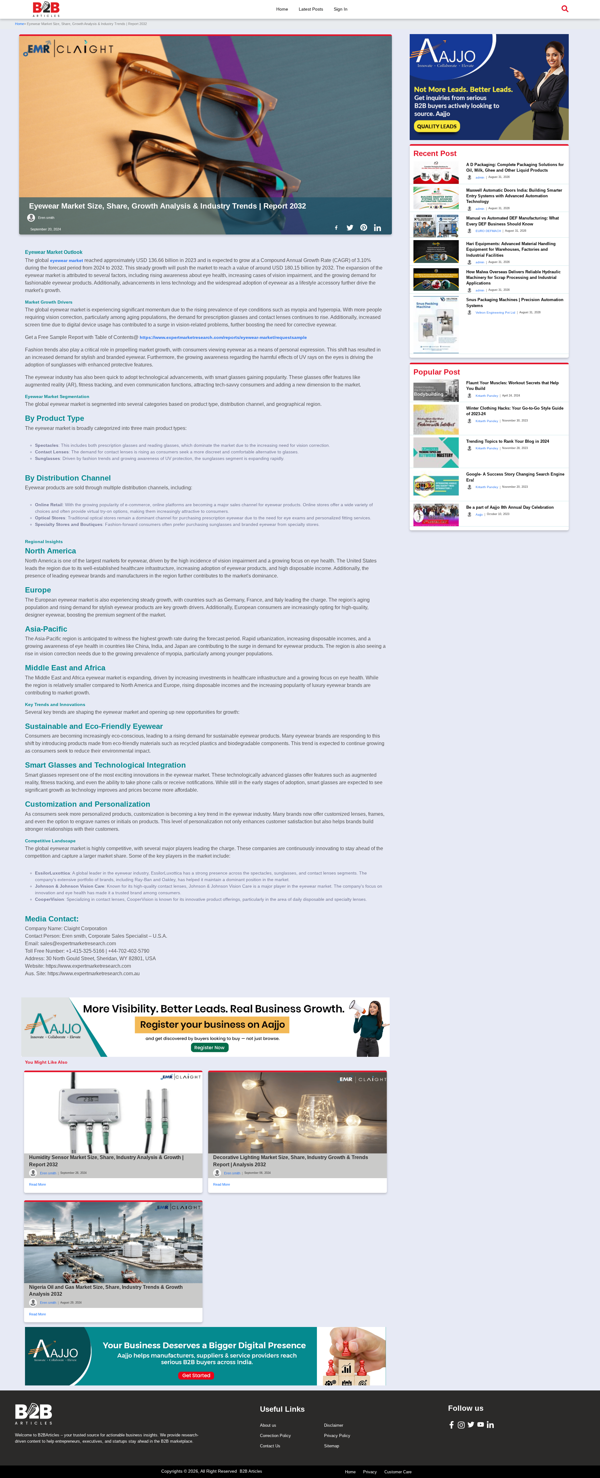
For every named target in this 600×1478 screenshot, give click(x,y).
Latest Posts (311, 9)
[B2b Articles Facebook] (337, 227)
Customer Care (398, 1472)
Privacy (370, 1472)
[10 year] (205, 1356)
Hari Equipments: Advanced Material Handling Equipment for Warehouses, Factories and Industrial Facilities (511, 249)
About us (268, 1425)
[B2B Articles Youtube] (481, 1424)
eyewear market (66, 260)
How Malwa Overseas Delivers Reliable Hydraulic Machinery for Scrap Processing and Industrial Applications (513, 277)
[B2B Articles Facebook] (452, 1424)
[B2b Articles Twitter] (351, 227)
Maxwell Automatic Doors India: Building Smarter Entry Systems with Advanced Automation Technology (514, 196)
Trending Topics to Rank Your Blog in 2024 (507, 441)
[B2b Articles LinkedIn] (378, 227)
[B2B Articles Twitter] (472, 1424)
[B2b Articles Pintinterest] (365, 227)
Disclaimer (333, 1425)
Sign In (341, 9)
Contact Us (270, 1446)
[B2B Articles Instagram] (462, 1424)
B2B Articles (251, 1471)
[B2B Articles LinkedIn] (491, 1424)
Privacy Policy (337, 1435)
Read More (37, 1184)
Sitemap (331, 1446)
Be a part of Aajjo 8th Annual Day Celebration (510, 507)
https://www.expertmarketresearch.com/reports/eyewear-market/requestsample (223, 337)
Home (282, 9)
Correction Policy (275, 1435)
